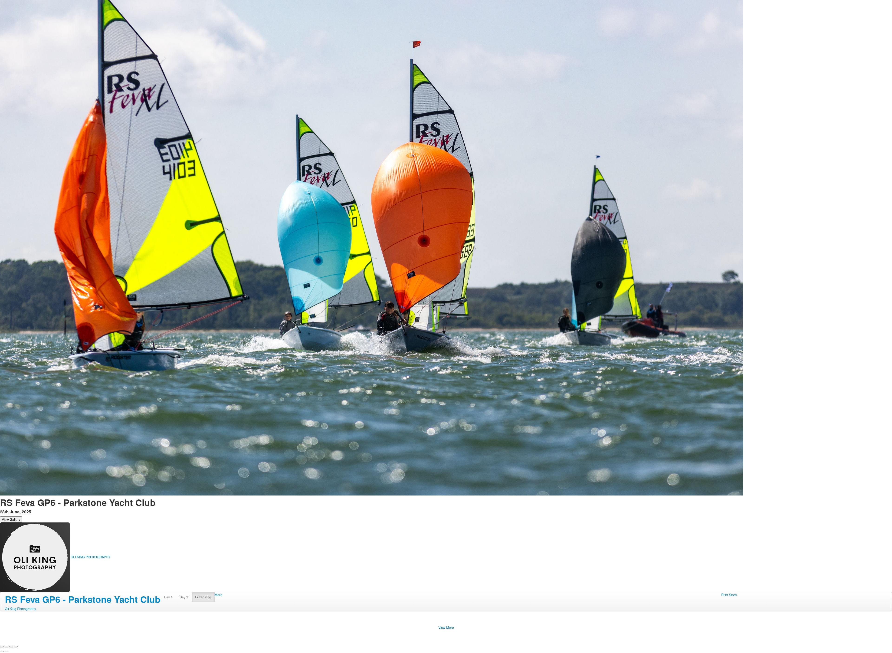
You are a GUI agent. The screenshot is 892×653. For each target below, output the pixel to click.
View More (446, 627)
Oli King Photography (20, 608)
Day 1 (168, 597)
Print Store (729, 594)
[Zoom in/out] (16, 646)
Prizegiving (203, 597)
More (218, 594)
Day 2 (184, 597)
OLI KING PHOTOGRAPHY (90, 557)
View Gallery (11, 519)
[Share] (6, 646)
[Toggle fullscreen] (11, 646)
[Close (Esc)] (2, 646)
